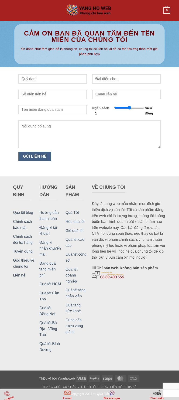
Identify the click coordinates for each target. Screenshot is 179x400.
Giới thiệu (89, 387)
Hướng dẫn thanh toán (49, 216)
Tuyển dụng (23, 251)
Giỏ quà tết (74, 231)
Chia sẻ (130, 387)
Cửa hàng (71, 387)
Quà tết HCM (50, 284)
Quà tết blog (23, 213)
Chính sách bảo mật (22, 225)
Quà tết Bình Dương (49, 347)
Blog (104, 387)
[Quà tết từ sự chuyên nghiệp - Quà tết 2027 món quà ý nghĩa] (89, 10)
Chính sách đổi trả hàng (23, 239)
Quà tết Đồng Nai (47, 311)
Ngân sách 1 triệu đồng (122, 110)
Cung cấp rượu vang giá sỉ (74, 326)
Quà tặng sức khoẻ (73, 308)
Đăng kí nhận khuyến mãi (50, 248)
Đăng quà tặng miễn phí (47, 269)
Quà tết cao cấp (74, 242)
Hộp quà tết (75, 222)
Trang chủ (51, 387)
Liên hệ (19, 275)
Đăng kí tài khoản (48, 231)
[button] (11, 10)
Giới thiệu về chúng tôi (23, 263)
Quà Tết (72, 213)
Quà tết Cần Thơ (49, 296)
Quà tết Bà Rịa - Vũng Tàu (48, 329)
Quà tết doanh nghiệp (71, 275)
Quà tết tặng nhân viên (75, 293)
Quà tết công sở (75, 257)
